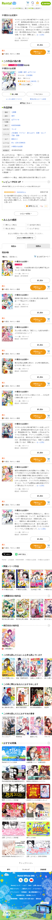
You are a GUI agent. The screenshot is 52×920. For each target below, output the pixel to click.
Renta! (4, 560)
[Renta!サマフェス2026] (14, 3)
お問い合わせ (37, 885)
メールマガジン (37, 889)
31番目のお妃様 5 (21, 391)
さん (21, 192)
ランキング (26, 869)
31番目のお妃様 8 (21, 510)
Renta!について (15, 885)
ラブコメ (22, 133)
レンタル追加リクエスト (14, 99)
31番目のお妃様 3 (21, 327)
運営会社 (38, 899)
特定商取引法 (20, 895)
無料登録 (47, 3)
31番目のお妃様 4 (21, 359)
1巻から (4, 256)
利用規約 (24, 892)
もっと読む (41, 34)
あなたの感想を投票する (25, 238)
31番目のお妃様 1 (21, 261)
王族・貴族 (15, 135)
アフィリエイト (14, 892)
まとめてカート (43, 256)
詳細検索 (43, 869)
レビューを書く (26, 84)
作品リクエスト (14, 889)
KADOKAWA (15, 125)
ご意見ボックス (26, 889)
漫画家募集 (14, 899)
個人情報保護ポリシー (35, 892)
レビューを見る (25, 213)
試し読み (40, 45)
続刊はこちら (25, 103)
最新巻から (13, 256)
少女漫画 (29, 75)
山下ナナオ (32, 72)
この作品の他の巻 (12, 61)
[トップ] (7, 3)
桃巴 (25, 72)
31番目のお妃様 (17, 146)
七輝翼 (20, 72)
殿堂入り (14, 139)
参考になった (33, 206)
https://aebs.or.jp (17, 917)
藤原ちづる (33, 737)
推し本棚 (15, 94)
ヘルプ (24, 885)
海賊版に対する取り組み (26, 899)
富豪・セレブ (41, 133)
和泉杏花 (19, 737)
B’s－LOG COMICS (18, 142)
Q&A (29, 885)
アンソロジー (6, 737)
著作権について (31, 895)
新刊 (8, 869)
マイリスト (39, 94)
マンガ (13, 129)
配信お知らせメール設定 (38, 99)
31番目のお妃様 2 (21, 295)
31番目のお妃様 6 (21, 424)
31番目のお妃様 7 (21, 467)
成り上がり (31, 133)
